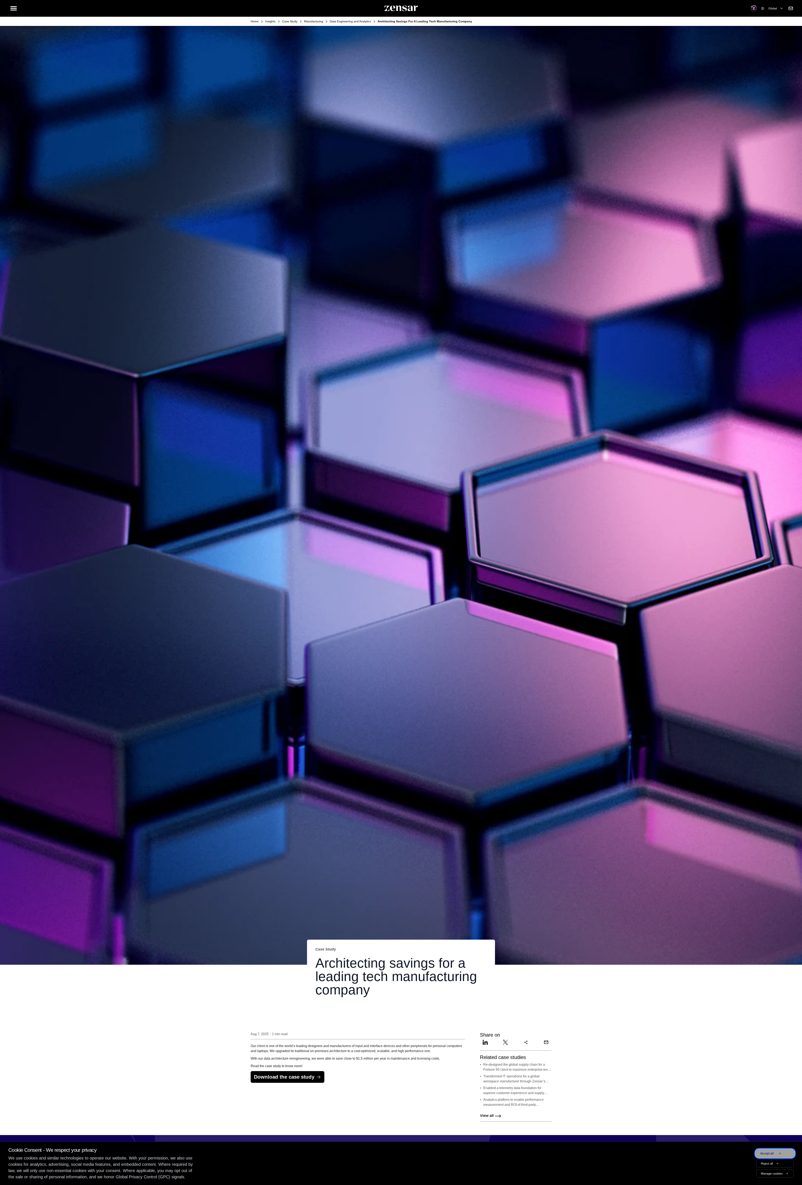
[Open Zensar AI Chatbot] (754, 8)
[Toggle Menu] (13, 8)
